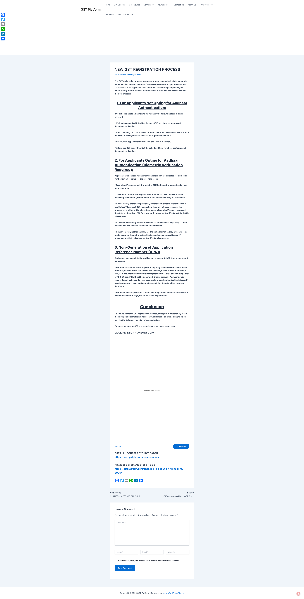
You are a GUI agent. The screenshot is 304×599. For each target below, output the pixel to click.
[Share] (2, 38)
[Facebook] (2, 14)
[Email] (2, 24)
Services (147, 5)
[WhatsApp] (2, 29)
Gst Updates (119, 5)
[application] (152, 5)
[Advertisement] (152, 37)
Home (107, 5)
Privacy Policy (206, 5)
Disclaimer (109, 14)
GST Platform (91, 9)
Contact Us (179, 5)
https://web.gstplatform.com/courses (137, 457)
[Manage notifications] (298, 594)
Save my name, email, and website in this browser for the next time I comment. (149, 560)
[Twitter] (2, 19)
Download (181, 446)
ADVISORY (118, 446)
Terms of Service (125, 14)
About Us (192, 5)
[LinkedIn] (2, 33)
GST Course (134, 5)
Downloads (162, 5)
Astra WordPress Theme (173, 593)
